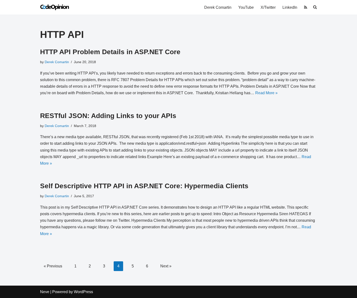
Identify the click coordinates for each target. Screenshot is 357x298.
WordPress (83, 292)
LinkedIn (289, 7)
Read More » (266, 93)
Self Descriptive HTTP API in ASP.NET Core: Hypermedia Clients (144, 186)
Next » (165, 266)
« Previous (53, 266)
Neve (44, 292)
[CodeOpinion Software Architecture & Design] (54, 7)
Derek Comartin (217, 7)
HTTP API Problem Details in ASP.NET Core (110, 52)
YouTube (246, 7)
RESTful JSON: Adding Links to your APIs (108, 115)
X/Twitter (268, 7)
